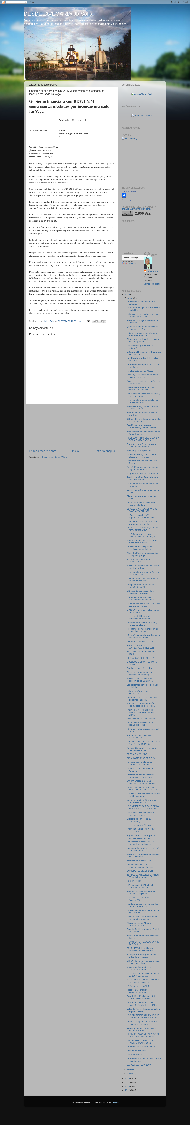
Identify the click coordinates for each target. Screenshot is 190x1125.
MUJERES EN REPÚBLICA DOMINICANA (139, 560)
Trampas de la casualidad (139, 861)
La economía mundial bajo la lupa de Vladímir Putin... (143, 401)
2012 (127, 1090)
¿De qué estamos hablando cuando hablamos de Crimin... (143, 636)
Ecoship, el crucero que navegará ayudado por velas (142, 376)
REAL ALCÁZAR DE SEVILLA (140, 658)
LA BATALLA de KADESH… (139, 986)
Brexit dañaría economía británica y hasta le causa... (143, 395)
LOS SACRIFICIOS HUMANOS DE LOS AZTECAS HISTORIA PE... (143, 1016)
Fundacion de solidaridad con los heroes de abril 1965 (142, 905)
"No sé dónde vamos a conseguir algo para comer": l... (142, 468)
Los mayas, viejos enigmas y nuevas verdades (140, 814)
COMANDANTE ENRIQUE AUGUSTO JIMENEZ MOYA (141, 782)
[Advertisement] (72, 426)
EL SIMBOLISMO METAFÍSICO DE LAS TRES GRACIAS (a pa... (143, 1035)
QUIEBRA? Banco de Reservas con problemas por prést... (143, 794)
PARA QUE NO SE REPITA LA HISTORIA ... (141, 830)
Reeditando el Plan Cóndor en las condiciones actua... (142, 630)
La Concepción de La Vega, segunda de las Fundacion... (141, 516)
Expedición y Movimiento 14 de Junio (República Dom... (141, 997)
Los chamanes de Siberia (139, 825)
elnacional (43, 130)
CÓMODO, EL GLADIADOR (140, 871)
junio (129, 298)
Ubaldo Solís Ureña (129, 191)
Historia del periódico (137, 1051)
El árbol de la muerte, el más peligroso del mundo (140, 388)
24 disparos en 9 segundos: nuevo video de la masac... (143, 955)
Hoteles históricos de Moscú (140, 371)
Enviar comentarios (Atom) (54, 457)
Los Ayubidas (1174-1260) (139, 1065)
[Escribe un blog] (96, 321)
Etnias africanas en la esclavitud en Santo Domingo (143, 433)
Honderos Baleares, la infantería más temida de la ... (142, 503)
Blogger (115, 1103)
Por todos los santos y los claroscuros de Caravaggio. (141, 598)
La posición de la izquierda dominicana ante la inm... (140, 548)
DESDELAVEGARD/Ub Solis (58, 14)
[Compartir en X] (99, 321)
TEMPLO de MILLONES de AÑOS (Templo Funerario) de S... (143, 876)
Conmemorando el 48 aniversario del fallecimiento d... (142, 801)
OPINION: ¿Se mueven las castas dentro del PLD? (143, 611)
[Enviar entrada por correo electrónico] (88, 321)
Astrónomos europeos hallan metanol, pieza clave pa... (140, 843)
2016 (127, 294)
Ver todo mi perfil (152, 284)
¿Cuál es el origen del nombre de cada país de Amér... (142, 328)
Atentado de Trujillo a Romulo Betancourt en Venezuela (141, 776)
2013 (127, 1086)
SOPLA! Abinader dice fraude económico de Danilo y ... (140, 679)
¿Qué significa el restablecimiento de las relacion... (143, 855)
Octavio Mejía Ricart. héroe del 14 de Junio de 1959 (143, 911)
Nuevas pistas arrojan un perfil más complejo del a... (143, 849)
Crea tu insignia (127, 200)
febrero (131, 1070)
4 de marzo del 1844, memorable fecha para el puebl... (142, 541)
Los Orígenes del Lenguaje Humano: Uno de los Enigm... (142, 535)
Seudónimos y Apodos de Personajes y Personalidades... (142, 426)
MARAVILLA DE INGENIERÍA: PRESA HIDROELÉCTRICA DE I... (144, 705)
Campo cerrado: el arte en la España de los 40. (140, 586)
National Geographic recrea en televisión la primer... (141, 749)
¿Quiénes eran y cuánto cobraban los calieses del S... (143, 407)
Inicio (75, 451)
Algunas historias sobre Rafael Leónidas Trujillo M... (141, 892)
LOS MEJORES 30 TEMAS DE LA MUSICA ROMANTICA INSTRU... (143, 807)
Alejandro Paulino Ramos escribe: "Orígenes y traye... (143, 554)
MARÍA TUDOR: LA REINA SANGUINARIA (139, 736)
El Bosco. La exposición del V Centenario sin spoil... (140, 592)
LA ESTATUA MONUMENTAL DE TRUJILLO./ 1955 (142, 724)
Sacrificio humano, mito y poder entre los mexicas (141, 1029)
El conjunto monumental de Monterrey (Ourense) (139, 673)
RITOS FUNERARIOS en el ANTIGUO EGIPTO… (139, 991)
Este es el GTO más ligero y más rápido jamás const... (142, 315)
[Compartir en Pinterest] (104, 321)
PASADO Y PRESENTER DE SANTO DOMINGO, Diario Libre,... (140, 712)
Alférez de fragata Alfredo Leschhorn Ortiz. (139, 924)
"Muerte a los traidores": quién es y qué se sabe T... (143, 382)
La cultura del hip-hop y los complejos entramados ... (140, 617)
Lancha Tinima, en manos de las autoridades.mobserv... (142, 918)
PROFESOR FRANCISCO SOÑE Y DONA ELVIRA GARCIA (143, 439)
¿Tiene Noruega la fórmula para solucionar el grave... (142, 334)
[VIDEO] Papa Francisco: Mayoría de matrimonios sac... (143, 579)
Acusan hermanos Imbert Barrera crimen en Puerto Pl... (142, 522)
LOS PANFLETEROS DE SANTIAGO (138, 899)
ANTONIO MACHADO (137, 754)
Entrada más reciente (42, 451)
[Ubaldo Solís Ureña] (124, 197)
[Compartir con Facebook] (102, 321)
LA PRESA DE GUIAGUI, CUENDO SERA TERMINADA (143, 529)
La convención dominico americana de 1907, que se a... (143, 974)
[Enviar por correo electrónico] (93, 321)
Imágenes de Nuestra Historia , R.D (143, 473)
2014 (127, 1082)
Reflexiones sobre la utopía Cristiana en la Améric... (139, 763)
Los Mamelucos (134, 1055)
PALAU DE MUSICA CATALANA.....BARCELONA (141, 646)
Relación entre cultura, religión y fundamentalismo (142, 623)
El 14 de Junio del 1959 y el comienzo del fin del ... (140, 886)
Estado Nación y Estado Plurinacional (138, 692)
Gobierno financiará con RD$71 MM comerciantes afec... (144, 604)
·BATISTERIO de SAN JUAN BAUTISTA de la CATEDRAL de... (143, 1004)
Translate (132, 264)
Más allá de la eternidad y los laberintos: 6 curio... (140, 968)
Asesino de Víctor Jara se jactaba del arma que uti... (142, 478)
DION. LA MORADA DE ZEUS (141, 758)
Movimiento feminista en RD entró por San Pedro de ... (143, 567)
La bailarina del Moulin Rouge (141, 1047)
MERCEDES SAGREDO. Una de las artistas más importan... (143, 981)
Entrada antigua (105, 451)
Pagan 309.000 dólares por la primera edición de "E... (141, 836)
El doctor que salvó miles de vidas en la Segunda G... (143, 340)
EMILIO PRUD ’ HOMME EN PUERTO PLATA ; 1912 (140, 1041)
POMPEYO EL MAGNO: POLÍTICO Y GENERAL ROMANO (143, 742)
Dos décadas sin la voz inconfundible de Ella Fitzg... (141, 866)
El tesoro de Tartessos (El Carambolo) (139, 820)
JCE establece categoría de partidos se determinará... (144, 420)
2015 (127, 1078)
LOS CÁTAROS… (135, 881)
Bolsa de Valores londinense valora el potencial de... (143, 1010)
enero (130, 1074)
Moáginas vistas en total (136, 209)
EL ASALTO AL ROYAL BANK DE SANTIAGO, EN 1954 (142, 510)
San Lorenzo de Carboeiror (139, 668)
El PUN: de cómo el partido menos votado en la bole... (143, 962)
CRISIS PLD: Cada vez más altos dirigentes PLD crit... (142, 698)
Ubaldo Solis (153, 271)
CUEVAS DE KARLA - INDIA (140, 641)
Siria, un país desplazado (139, 450)
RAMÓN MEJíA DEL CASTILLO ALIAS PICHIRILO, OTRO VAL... (143, 788)
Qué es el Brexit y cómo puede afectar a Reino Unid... (141, 455)
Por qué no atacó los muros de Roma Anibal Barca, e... (141, 445)
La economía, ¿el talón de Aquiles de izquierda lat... (143, 573)
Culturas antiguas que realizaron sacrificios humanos (142, 1022)
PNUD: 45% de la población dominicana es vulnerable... (141, 949)
